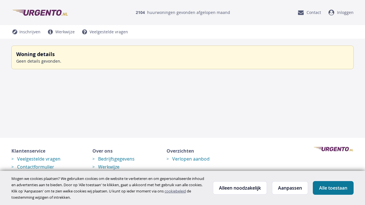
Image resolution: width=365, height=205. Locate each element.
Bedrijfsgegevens (116, 159)
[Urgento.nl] (39, 12)
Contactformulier (35, 167)
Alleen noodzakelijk (240, 188)
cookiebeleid (175, 191)
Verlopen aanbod (191, 159)
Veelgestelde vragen (38, 159)
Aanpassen (290, 188)
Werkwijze (108, 167)
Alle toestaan (333, 188)
